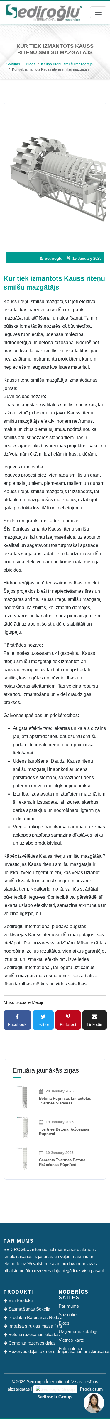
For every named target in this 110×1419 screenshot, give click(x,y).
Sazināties (69, 1314)
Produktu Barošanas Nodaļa (29, 1317)
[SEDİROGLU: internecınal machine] (44, 12)
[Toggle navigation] (98, 12)
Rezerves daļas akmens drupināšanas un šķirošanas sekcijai (29, 1351)
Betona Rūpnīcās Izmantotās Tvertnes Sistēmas (65, 1100)
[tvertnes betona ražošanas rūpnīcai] (24, 1127)
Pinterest (68, 1024)
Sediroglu (52, 258)
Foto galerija (70, 1348)
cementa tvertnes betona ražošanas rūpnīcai (62, 1162)
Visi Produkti (20, 1300)
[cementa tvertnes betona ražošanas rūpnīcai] (24, 1158)
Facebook (17, 1024)
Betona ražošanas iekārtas (29, 1334)
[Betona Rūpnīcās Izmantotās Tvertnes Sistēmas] (24, 1096)
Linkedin (94, 1024)
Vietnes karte (71, 1340)
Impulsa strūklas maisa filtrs (29, 1325)
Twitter (43, 1024)
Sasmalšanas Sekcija (28, 1308)
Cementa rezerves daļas (29, 1342)
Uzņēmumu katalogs (79, 1331)
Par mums (69, 1306)
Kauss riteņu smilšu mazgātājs (67, 64)
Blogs (30, 64)
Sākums (13, 64)
